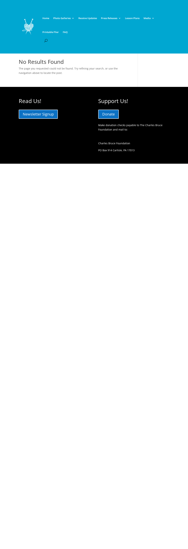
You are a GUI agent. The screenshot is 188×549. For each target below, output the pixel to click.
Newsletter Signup (38, 114)
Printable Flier (50, 32)
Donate (108, 114)
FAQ (65, 32)
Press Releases (109, 18)
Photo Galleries (62, 18)
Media (147, 18)
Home (45, 18)
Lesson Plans (132, 18)
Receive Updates (87, 18)
